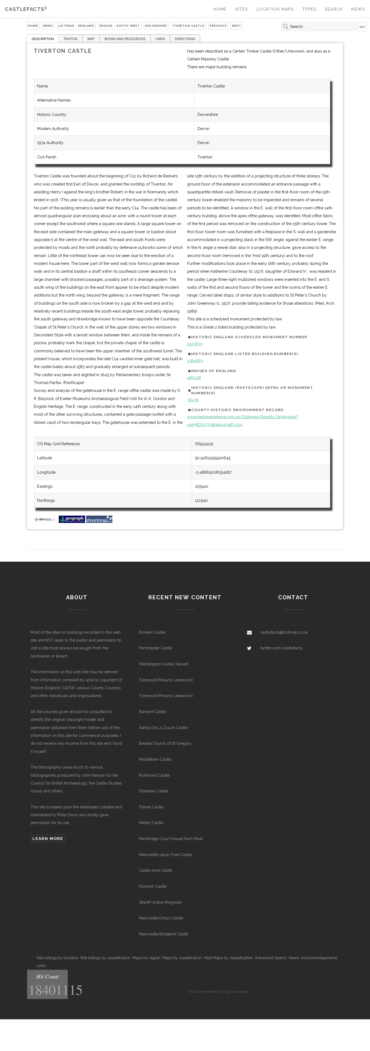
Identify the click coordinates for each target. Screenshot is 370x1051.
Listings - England (76, 25)
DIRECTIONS (185, 38)
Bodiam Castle (152, 632)
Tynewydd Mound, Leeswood (166, 680)
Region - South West (120, 25)
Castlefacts (26, 9)
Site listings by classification (105, 957)
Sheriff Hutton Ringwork (160, 902)
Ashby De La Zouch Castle (163, 727)
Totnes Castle (151, 807)
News (358, 9)
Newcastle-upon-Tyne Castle (165, 854)
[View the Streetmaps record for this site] (99, 521)
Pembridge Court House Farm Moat (171, 838)
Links (41, 965)
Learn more (48, 838)
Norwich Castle (153, 886)
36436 (193, 400)
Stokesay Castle (153, 791)
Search (334, 9)
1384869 (195, 360)
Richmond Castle (154, 775)
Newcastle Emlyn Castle (161, 918)
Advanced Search (271, 957)
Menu (48, 25)
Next (236, 25)
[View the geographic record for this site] (72, 521)
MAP (91, 38)
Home (220, 9)
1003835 (195, 343)
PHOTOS (70, 38)
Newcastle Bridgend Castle (163, 934)
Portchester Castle (155, 648)
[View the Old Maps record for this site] (46, 521)
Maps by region (146, 957)
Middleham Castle (155, 759)
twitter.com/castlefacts (281, 648)
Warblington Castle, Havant (163, 664)
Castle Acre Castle (155, 870)
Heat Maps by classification (228, 957)
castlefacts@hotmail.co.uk (284, 632)
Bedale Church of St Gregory (165, 743)
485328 (194, 377)
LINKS (160, 38)
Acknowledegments (319, 957)
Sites (241, 9)
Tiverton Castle (188, 25)
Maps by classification (182, 957)
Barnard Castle (152, 711)
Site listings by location (57, 957)
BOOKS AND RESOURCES (125, 38)
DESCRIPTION (43, 38)
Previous (218, 25)
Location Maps (275, 9)
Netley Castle (151, 822)
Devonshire (156, 25)
